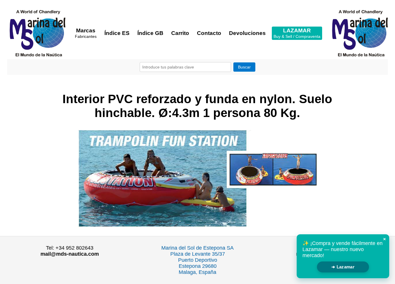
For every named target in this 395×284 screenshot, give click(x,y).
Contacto (209, 33)
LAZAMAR (297, 33)
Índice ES (117, 33)
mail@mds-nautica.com (69, 254)
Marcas (86, 33)
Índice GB (150, 33)
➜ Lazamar (343, 266)
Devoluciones (247, 33)
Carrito (180, 33)
